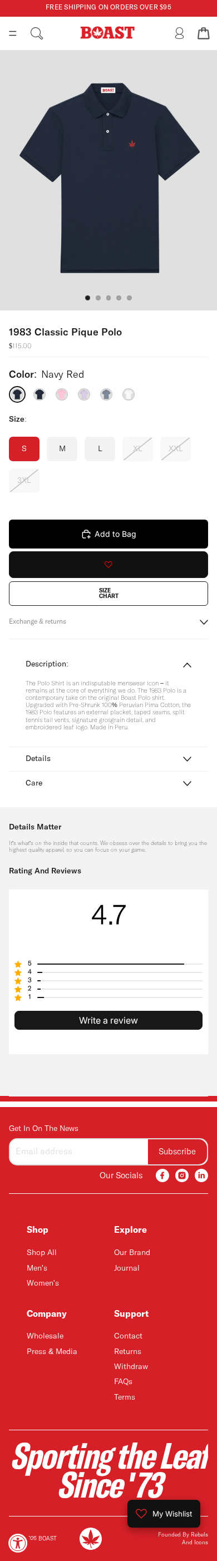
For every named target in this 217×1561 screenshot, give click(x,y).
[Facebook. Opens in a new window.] (162, 1175)
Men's (37, 1268)
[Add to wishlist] (108, 564)
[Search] (36, 33)
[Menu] (13, 33)
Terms (124, 1397)
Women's (43, 1283)
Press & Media (52, 1352)
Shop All (42, 1253)
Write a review (108, 1020)
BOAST (47, 1539)
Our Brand (132, 1253)
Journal (127, 1268)
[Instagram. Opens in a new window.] (182, 1175)
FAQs (123, 1382)
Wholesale (45, 1336)
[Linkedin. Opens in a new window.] (201, 1175)
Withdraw (131, 1367)
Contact (128, 1336)
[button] (108, 964)
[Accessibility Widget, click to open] (18, 1542)
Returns (127, 1352)
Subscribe (177, 1151)
